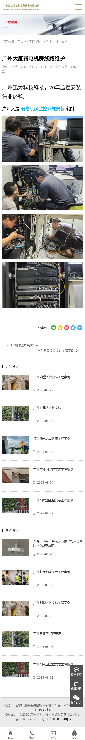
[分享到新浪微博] (66, 328)
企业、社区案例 (57, 41)
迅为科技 (23, 87)
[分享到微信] (53, 328)
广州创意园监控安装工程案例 (54, 351)
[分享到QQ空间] (73, 328)
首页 (20, 41)
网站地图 (45, 710)
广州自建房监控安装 (24, 345)
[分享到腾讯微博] (60, 328)
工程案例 (35, 41)
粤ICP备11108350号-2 (56, 719)
